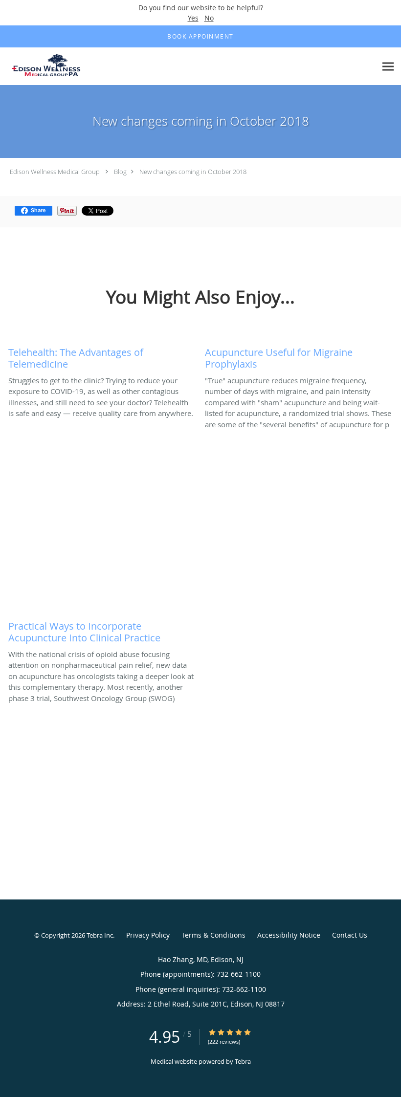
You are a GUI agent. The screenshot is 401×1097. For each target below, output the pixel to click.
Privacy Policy (148, 935)
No (209, 17)
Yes (193, 17)
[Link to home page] (47, 66)
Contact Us (349, 935)
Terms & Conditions (213, 935)
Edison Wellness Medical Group (55, 171)
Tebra (243, 1061)
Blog (120, 171)
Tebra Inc (100, 935)
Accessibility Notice (288, 935)
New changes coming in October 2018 (192, 171)
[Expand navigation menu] (388, 67)
